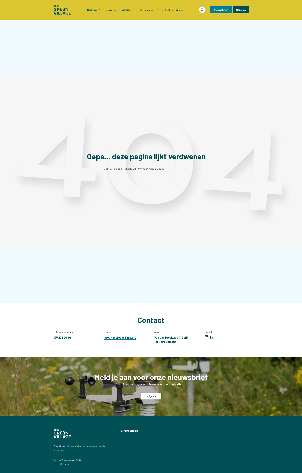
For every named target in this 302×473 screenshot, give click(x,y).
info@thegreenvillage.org (120, 337)
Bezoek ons (146, 9)
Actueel (126, 9)
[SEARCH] (202, 10)
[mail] (212, 337)
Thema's (92, 9)
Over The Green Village (170, 9)
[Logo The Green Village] (62, 10)
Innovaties (111, 9)
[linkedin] (206, 337)
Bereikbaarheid (129, 430)
